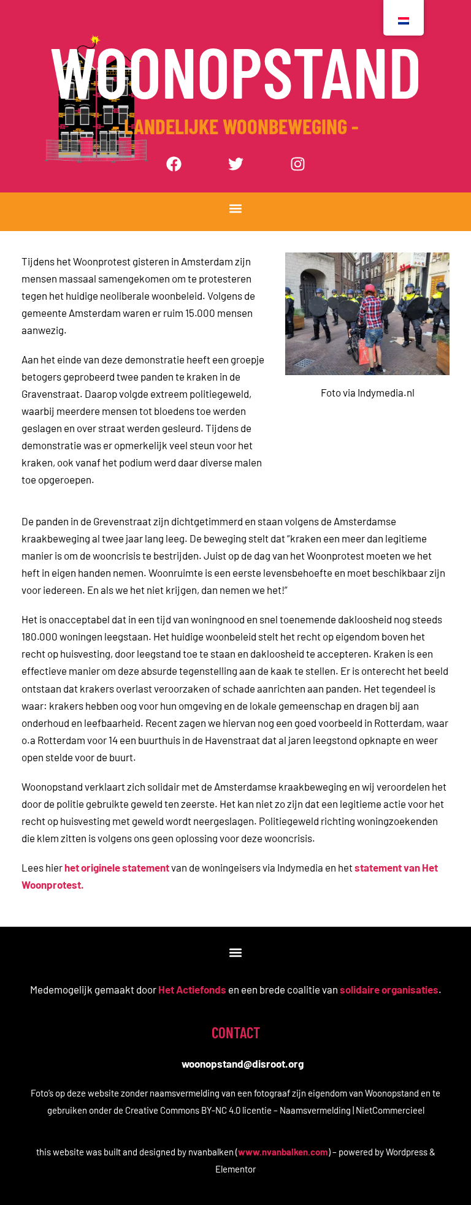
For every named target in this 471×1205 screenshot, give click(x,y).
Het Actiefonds (192, 989)
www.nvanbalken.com (283, 1151)
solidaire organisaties (389, 989)
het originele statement (116, 867)
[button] (236, 209)
